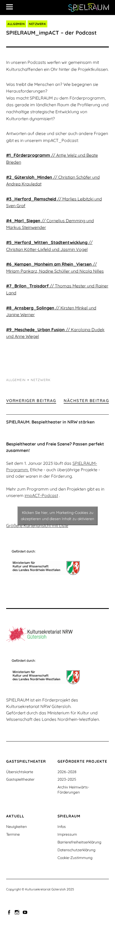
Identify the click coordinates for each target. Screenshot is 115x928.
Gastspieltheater (20, 779)
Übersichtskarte (19, 771)
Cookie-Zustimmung (75, 857)
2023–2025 (66, 779)
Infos (61, 826)
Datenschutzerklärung (76, 849)
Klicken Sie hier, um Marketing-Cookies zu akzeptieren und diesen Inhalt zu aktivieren (57, 515)
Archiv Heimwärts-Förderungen (73, 790)
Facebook (10, 912)
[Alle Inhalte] (11, 6)
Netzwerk (37, 24)
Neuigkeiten (16, 826)
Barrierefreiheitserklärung (79, 842)
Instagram (18, 912)
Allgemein (16, 24)
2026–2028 (66, 771)
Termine (13, 834)
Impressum (67, 834)
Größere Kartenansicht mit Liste (37, 525)
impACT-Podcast (41, 495)
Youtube (26, 912)
